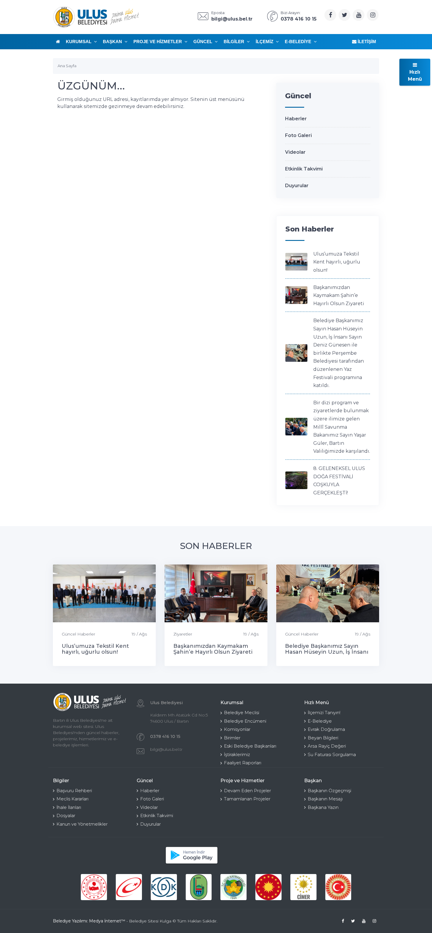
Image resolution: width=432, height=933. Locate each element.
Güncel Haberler (78, 634)
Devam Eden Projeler (247, 790)
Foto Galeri (298, 135)
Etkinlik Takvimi (304, 169)
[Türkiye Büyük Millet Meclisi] (338, 887)
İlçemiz (265, 41)
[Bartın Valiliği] (199, 887)
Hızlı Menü (415, 75)
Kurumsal (79, 41)
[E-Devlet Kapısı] (129, 887)
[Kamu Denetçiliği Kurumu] (164, 887)
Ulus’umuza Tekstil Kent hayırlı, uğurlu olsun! (336, 262)
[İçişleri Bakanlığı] (94, 887)
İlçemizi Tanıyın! (324, 712)
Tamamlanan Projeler (247, 799)
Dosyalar (65, 815)
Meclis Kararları (72, 799)
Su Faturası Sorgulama (332, 754)
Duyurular (297, 185)
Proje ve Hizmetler (158, 41)
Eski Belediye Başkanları (250, 746)
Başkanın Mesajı (325, 799)
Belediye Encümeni (245, 721)
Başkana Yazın (323, 807)
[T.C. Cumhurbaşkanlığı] (268, 887)
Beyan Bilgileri (323, 738)
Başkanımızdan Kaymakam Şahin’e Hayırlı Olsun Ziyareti (338, 295)
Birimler (232, 738)
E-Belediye (298, 41)
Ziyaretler (182, 634)
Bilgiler (234, 41)
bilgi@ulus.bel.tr (166, 749)
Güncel (203, 41)
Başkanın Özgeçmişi (329, 790)
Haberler (296, 118)
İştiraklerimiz (237, 754)
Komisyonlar (237, 729)
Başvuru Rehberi (74, 790)
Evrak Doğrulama (326, 729)
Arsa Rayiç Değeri (327, 746)
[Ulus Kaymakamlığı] (233, 887)
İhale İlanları (68, 807)
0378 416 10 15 (165, 736)
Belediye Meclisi (241, 712)
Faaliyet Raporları (242, 762)
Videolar (295, 152)
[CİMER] (303, 887)
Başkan (113, 41)
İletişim (366, 41)
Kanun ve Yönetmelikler (82, 824)
